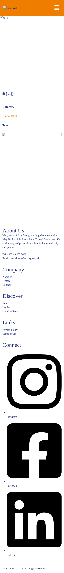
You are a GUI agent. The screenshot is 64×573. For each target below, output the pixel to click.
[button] (56, 7)
